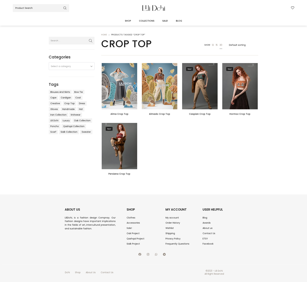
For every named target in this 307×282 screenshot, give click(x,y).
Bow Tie (78, 92)
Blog (179, 20)
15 (217, 45)
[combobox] (71, 66)
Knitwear (75, 114)
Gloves (54, 109)
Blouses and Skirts (60, 92)
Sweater (86, 131)
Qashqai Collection (73, 126)
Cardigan (66, 97)
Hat (81, 109)
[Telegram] (166, 256)
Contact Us (107, 272)
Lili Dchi (54, 120)
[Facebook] (141, 256)
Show (207, 45)
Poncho (54, 126)
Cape (53, 97)
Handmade (68, 109)
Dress (82, 103)
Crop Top (69, 103)
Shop (128, 20)
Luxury (66, 120)
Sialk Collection (69, 131)
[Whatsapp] (158, 256)
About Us (91, 272)
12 (213, 45)
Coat (78, 97)
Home (104, 34)
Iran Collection (58, 114)
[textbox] (71, 66)
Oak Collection (82, 120)
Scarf (53, 131)
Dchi (67, 272)
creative (55, 103)
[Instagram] (149, 256)
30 (221, 45)
